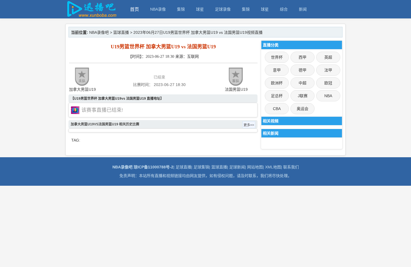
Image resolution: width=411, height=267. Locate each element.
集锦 (181, 9)
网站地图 (255, 167)
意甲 (277, 70)
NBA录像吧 (99, 32)
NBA (328, 96)
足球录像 (223, 9)
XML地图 (273, 167)
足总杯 (277, 96)
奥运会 (302, 108)
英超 (328, 57)
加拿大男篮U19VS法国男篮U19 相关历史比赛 (105, 124)
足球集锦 (201, 167)
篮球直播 (121, 32)
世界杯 (277, 57)
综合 (284, 9)
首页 (134, 9)
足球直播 (183, 167)
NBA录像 (158, 9)
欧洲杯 (277, 83)
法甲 (328, 70)
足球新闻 (237, 167)
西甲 (302, 57)
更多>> (249, 125)
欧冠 (328, 83)
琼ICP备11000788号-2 (153, 167)
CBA (277, 108)
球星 (200, 9)
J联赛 (303, 96)
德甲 (302, 70)
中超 (302, 83)
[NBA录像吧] (91, 15)
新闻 (303, 9)
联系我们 (291, 167)
